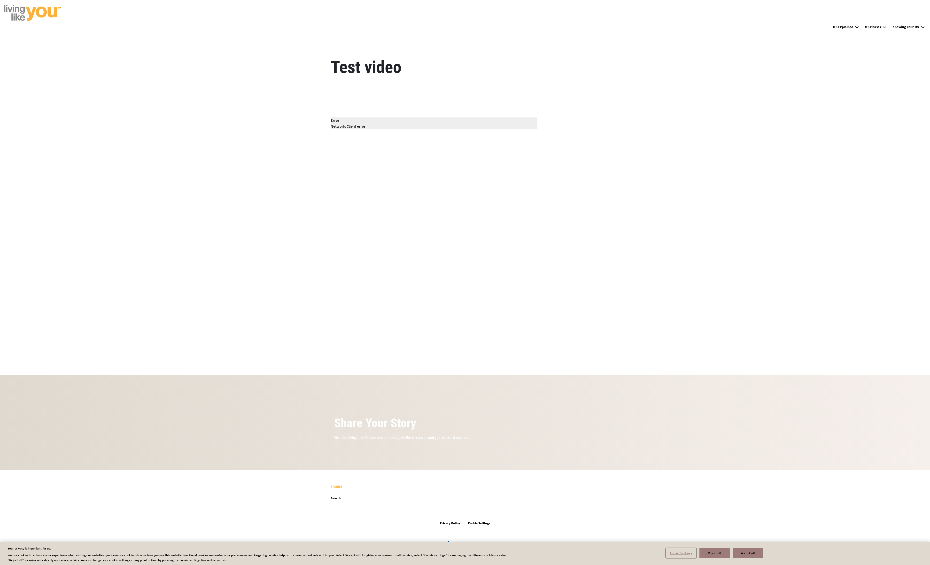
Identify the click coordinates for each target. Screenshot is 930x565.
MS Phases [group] (873, 27)
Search (336, 498)
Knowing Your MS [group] (905, 27)
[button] (857, 26)
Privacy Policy (450, 523)
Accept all (748, 553)
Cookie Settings (681, 553)
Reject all (714, 553)
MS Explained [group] (843, 27)
